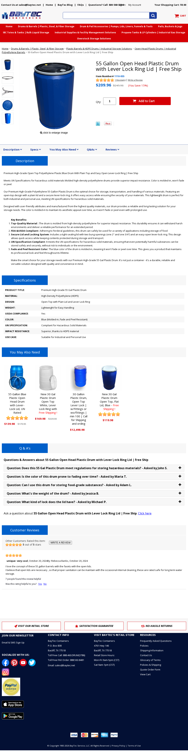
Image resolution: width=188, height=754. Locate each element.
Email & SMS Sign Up (13, 642)
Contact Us (146, 655)
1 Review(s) (120, 80)
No (45, 583)
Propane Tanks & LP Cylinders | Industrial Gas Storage (153, 32)
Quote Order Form (150, 669)
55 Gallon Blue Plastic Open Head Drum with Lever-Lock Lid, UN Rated (17, 403)
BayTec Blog (65, 4)
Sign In (122, 4)
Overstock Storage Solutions (94, 38)
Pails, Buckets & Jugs (170, 26)
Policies (144, 645)
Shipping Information (151, 650)
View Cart (145, 674)
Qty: (98, 102)
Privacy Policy (118, 745)
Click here (144, 513)
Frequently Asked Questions (156, 641)
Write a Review (135, 80)
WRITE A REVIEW (60, 542)
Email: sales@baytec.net (61, 665)
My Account (134, 4)
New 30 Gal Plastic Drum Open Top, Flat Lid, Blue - (109, 401)
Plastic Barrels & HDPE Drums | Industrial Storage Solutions (99, 48)
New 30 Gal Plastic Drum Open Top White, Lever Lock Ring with (48, 403)
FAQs (80, 4)
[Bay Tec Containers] (22, 20)
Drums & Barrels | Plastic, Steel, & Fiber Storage (46, 26)
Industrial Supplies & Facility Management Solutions (85, 32)
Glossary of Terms (150, 660)
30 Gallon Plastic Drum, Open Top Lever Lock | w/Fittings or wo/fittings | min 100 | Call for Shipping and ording (78, 408)
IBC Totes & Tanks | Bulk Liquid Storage (26, 32)
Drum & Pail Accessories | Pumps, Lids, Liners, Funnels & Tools (116, 26)
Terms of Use (134, 745)
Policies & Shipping (150, 664)
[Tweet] (98, 125)
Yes (40, 583)
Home (49, 4)
